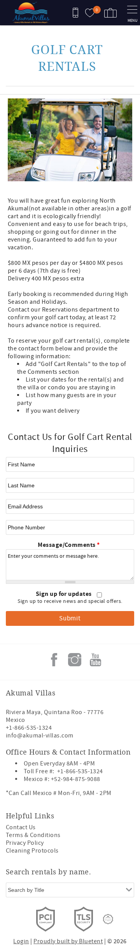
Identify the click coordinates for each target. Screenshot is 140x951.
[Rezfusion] (108, 919)
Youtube (95, 659)
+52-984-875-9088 (75, 779)
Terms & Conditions (33, 835)
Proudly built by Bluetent (68, 941)
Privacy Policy (25, 843)
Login (21, 941)
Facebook (54, 659)
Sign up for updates (64, 594)
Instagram (74, 659)
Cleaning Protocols (32, 851)
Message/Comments (69, 545)
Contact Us (21, 827)
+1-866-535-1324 (29, 728)
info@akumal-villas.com (40, 735)
